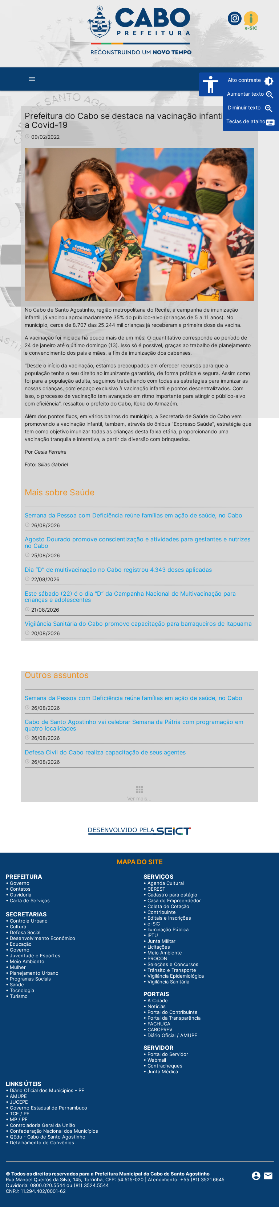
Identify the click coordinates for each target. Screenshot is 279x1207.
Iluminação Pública (168, 929)
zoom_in (270, 95)
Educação (21, 944)
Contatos (20, 889)
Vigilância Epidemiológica (175, 976)
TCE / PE (19, 1113)
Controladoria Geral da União (42, 1125)
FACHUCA (158, 1024)
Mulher (18, 967)
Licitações (158, 947)
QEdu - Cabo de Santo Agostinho (47, 1137)
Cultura (18, 926)
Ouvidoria (20, 895)
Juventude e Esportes (35, 955)
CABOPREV (160, 1029)
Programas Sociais (30, 979)
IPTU (152, 935)
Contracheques (164, 1066)
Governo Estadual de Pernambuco (48, 1108)
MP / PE (19, 1119)
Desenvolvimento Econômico (42, 938)
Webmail (156, 1060)
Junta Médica (162, 1071)
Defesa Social (25, 932)
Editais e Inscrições (169, 918)
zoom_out (269, 109)
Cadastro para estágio (172, 895)
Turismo (19, 996)
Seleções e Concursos (172, 964)
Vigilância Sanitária (168, 982)
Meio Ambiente (27, 961)
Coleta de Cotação (168, 906)
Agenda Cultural (165, 883)
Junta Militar (161, 941)
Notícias (156, 1006)
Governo (19, 883)
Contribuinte (161, 912)
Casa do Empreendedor (174, 900)
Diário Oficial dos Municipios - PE (47, 1090)
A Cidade (157, 1000)
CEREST (156, 889)
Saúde (17, 984)
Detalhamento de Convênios (42, 1142)
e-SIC (153, 924)
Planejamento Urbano (34, 973)
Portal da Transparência (174, 1018)
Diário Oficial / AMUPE (172, 1035)
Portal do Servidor (167, 1054)
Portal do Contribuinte (172, 1012)
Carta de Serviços (30, 900)
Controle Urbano (29, 921)
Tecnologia (22, 990)
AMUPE (18, 1096)
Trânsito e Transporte (171, 970)
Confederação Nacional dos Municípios (54, 1131)
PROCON (157, 958)
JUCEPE (19, 1102)
